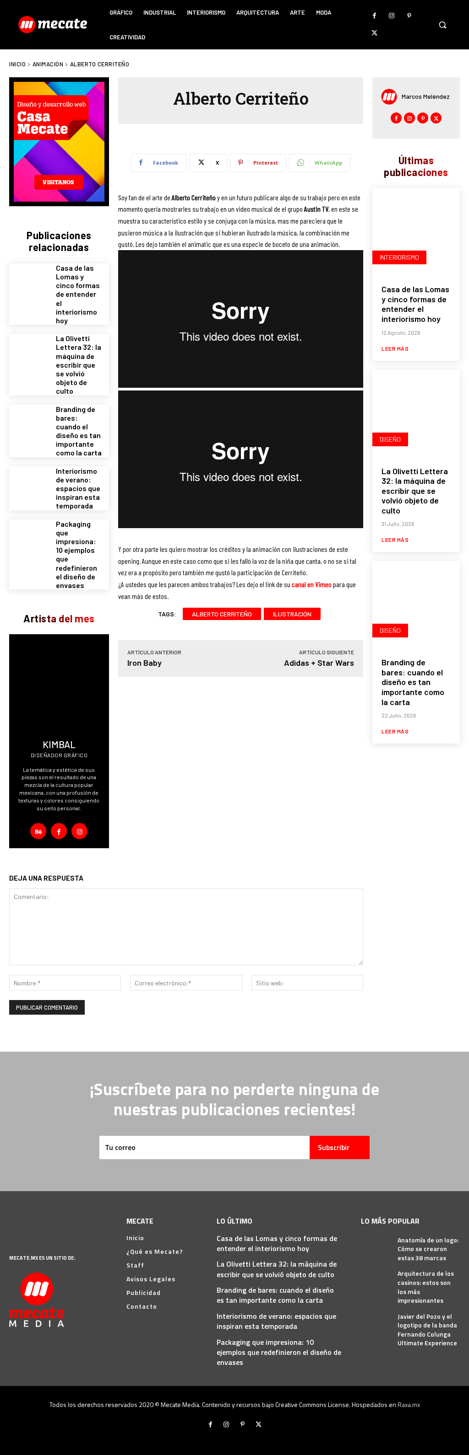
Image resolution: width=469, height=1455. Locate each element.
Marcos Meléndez (426, 96)
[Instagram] (391, 16)
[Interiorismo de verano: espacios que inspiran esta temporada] (29, 486)
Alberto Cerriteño (222, 614)
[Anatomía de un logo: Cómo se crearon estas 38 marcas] (376, 1245)
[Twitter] (374, 33)
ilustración (292, 614)
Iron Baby (144, 663)
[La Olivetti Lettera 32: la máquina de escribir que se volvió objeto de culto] (29, 354)
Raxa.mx (409, 1404)
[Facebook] (374, 16)
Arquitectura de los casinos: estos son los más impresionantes (426, 1286)
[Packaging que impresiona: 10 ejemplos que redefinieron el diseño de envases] (29, 539)
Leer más (395, 348)
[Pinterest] (409, 16)
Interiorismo (399, 257)
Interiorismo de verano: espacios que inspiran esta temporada (78, 488)
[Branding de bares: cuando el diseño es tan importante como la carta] (29, 424)
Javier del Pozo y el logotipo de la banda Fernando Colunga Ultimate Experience (427, 1329)
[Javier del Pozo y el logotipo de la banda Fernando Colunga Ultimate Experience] (376, 1321)
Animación (48, 64)
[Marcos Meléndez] (391, 97)
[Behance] (38, 831)
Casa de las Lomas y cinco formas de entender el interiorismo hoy (78, 294)
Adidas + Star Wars (319, 663)
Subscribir (333, 1147)
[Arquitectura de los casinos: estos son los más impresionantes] (376, 1278)
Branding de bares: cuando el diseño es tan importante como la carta (79, 431)
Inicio (17, 64)
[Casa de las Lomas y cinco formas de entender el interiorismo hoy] (29, 283)
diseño (390, 439)
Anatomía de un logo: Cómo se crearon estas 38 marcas (428, 1248)
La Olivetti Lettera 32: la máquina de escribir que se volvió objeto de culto (78, 364)
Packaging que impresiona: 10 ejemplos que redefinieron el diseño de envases (279, 1352)
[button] (442, 24)
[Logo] (53, 24)
